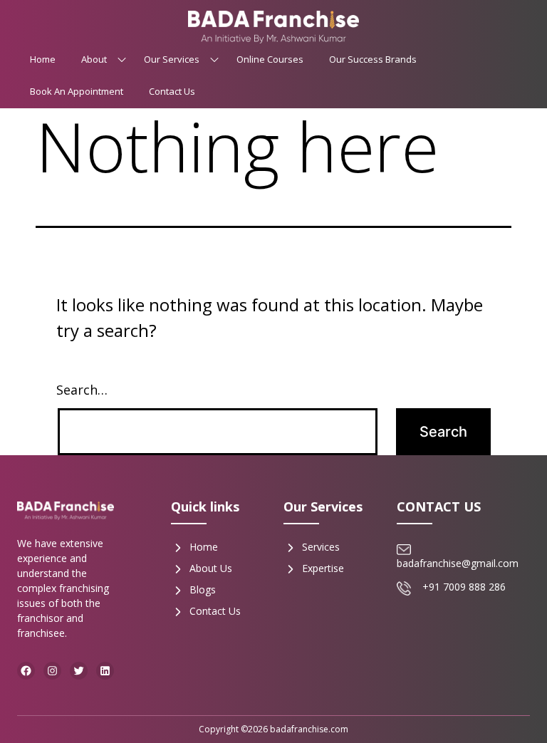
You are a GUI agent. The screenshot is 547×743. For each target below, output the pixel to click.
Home (43, 59)
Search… (82, 389)
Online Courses (269, 59)
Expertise (323, 568)
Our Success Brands (373, 59)
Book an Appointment (76, 91)
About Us (210, 568)
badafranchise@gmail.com (458, 563)
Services (321, 547)
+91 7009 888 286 (464, 586)
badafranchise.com (309, 729)
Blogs (202, 589)
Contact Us (172, 91)
